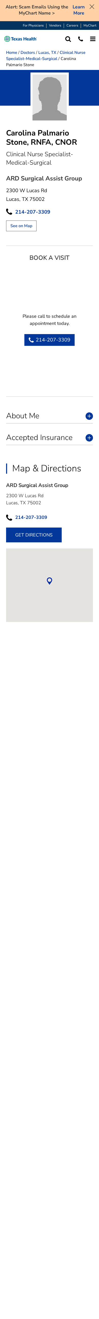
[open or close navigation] (93, 39)
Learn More (79, 10)
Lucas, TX (47, 52)
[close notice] (92, 6)
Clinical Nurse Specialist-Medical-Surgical (46, 56)
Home (11, 52)
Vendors (55, 25)
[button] (20, 39)
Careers (72, 25)
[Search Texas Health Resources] (68, 39)
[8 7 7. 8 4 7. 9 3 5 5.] (81, 39)
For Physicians (33, 25)
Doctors (28, 52)
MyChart (90, 25)
